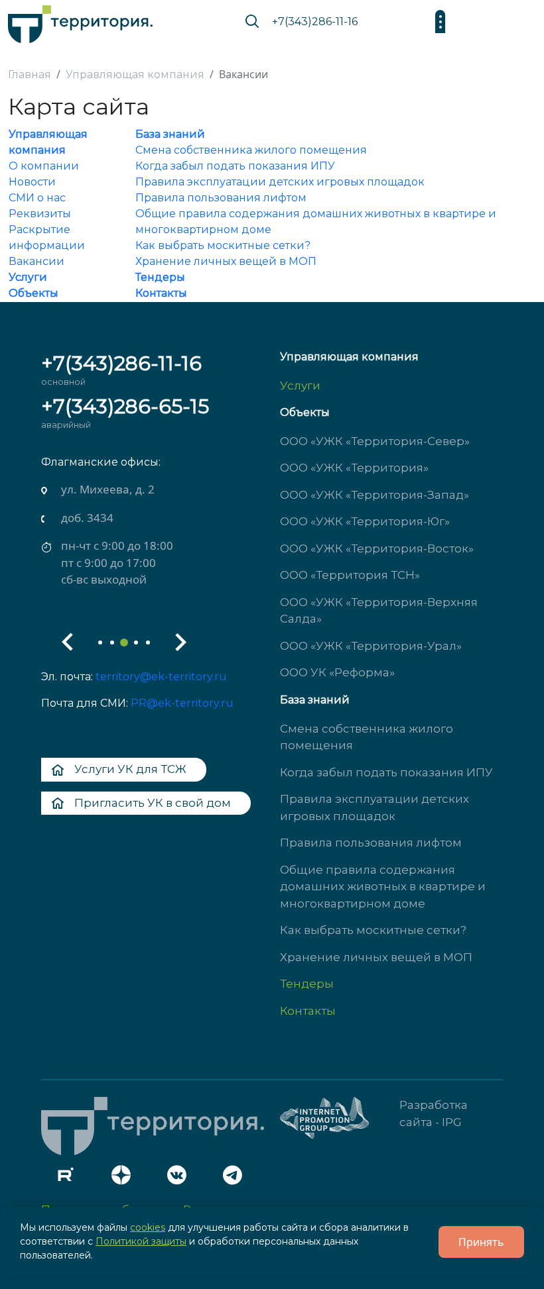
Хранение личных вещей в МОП (225, 261)
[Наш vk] (180, 1178)
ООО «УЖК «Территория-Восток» (377, 548)
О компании (44, 166)
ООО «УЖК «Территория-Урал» (371, 645)
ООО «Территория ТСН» (350, 575)
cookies (147, 1227)
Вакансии (36, 261)
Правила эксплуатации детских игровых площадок (280, 182)
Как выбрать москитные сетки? (222, 245)
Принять (481, 1242)
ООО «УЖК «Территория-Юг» (365, 521)
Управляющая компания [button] (349, 356)
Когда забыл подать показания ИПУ (235, 166)
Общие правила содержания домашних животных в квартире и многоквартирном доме (383, 886)
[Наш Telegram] (236, 1178)
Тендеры (160, 277)
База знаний (170, 134)
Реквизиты (40, 213)
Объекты (33, 293)
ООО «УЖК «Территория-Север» (375, 441)
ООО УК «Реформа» (337, 672)
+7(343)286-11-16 (315, 21)
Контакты (161, 293)
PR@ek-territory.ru (182, 703)
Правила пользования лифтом (220, 197)
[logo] (80, 21)
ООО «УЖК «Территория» (354, 467)
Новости (32, 182)
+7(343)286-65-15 (125, 406)
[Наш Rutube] (69, 1178)
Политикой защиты (141, 1241)
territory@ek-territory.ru (161, 676)
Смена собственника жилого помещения (251, 150)
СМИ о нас (37, 197)
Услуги (28, 277)
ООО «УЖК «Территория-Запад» (374, 494)
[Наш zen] (124, 1178)
